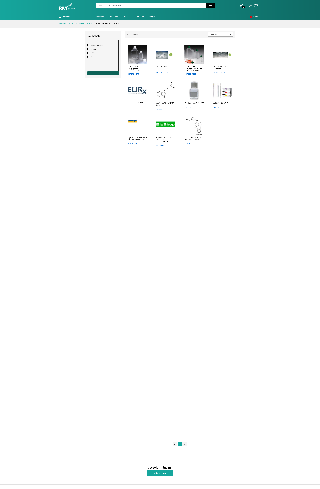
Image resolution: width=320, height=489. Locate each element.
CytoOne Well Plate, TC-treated (221, 67)
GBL (92, 57)
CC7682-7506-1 (219, 72)
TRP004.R (160, 145)
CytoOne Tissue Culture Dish (162, 67)
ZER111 (187, 143)
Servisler (113, 17)
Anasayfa (100, 17)
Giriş (256, 5)
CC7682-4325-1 (190, 74)
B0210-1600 (133, 143)
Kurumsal (126, 17)
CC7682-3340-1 (162, 72)
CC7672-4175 (133, 74)
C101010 (216, 108)
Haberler (140, 17)
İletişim (152, 17)
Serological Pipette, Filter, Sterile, (221, 103)
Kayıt (256, 7)
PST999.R (188, 108)
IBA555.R (160, 109)
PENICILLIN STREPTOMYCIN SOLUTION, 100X (194, 103)
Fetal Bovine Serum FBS (137, 102)
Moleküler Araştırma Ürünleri (80, 24)
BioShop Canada (98, 45)
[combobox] (220, 34)
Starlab (94, 49)
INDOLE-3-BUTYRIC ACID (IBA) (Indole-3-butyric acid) (165, 104)
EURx (93, 53)
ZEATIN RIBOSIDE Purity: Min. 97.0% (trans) (193, 138)
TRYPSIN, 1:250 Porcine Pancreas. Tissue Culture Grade (165, 139)
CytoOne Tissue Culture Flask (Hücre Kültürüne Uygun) (193, 68)
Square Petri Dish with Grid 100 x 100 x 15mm (137, 138)
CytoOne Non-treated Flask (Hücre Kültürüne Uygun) (136, 68)
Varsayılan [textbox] (215, 34)
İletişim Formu (160, 473)
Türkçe (256, 17)
